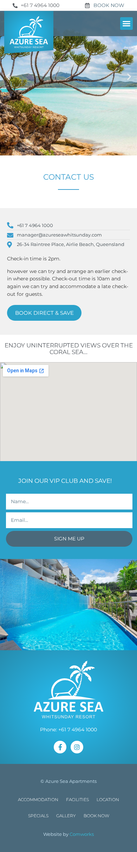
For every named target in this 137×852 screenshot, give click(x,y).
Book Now (96, 815)
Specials (38, 815)
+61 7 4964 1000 (77, 729)
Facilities (77, 799)
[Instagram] (77, 747)
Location (108, 799)
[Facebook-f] (60, 747)
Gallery (66, 815)
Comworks (82, 834)
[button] (126, 23)
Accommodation (38, 799)
